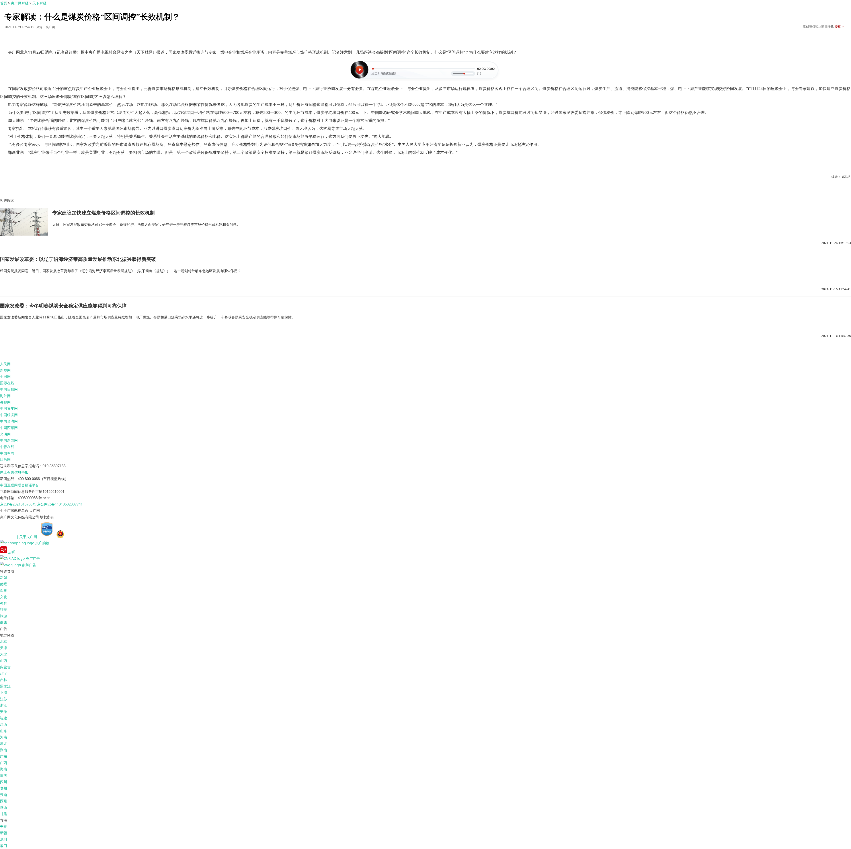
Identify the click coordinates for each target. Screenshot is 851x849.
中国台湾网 (9, 421)
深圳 (3, 839)
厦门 (3, 845)
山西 (3, 660)
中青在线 (7, 446)
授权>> (839, 26)
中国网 (5, 376)
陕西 (3, 807)
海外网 (5, 395)
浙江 (3, 705)
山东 (3, 730)
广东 (3, 756)
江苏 (3, 699)
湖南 (3, 750)
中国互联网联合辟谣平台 (19, 485)
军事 (3, 590)
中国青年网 (9, 408)
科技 (3, 609)
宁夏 (3, 826)
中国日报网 (9, 389)
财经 (3, 584)
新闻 (3, 577)
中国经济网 (9, 414)
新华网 (5, 370)
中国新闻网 (9, 440)
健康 (3, 622)
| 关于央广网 (26, 536)
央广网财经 (20, 3)
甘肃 (3, 813)
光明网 (5, 434)
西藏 (3, 800)
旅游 (3, 615)
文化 (3, 596)
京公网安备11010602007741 (60, 504)
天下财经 (39, 3)
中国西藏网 (9, 427)
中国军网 (7, 453)
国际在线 (7, 383)
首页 (3, 3)
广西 (3, 762)
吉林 (3, 679)
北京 (3, 641)
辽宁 (3, 673)
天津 (3, 647)
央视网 (5, 402)
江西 (3, 724)
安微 (3, 711)
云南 (3, 794)
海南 (3, 769)
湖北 (3, 743)
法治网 (5, 459)
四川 (3, 781)
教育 (3, 603)
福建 (3, 718)
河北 (3, 654)
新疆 (3, 832)
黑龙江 (5, 686)
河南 (3, 737)
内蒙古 (5, 667)
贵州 (3, 788)
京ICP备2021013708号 (18, 504)
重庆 (3, 775)
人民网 (5, 363)
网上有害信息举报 (14, 472)
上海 (3, 692)
